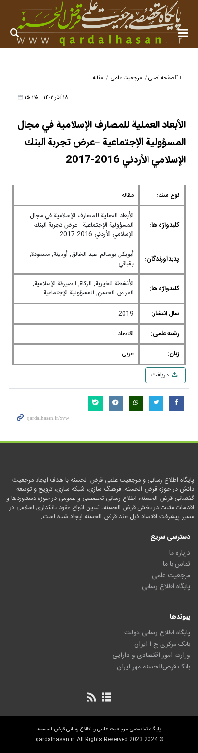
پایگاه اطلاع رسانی (166, 587)
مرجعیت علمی (126, 78)
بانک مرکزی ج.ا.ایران (162, 644)
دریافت (161, 375)
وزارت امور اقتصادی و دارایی (151, 655)
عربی (128, 354)
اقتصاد (126, 334)
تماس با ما (176, 564)
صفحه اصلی (161, 78)
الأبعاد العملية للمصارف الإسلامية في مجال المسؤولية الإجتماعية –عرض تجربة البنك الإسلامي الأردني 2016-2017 (101, 143)
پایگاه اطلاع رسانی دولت (157, 633)
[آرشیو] (106, 698)
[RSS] (92, 698)
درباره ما (179, 553)
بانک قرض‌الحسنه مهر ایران (153, 667)
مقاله (98, 78)
